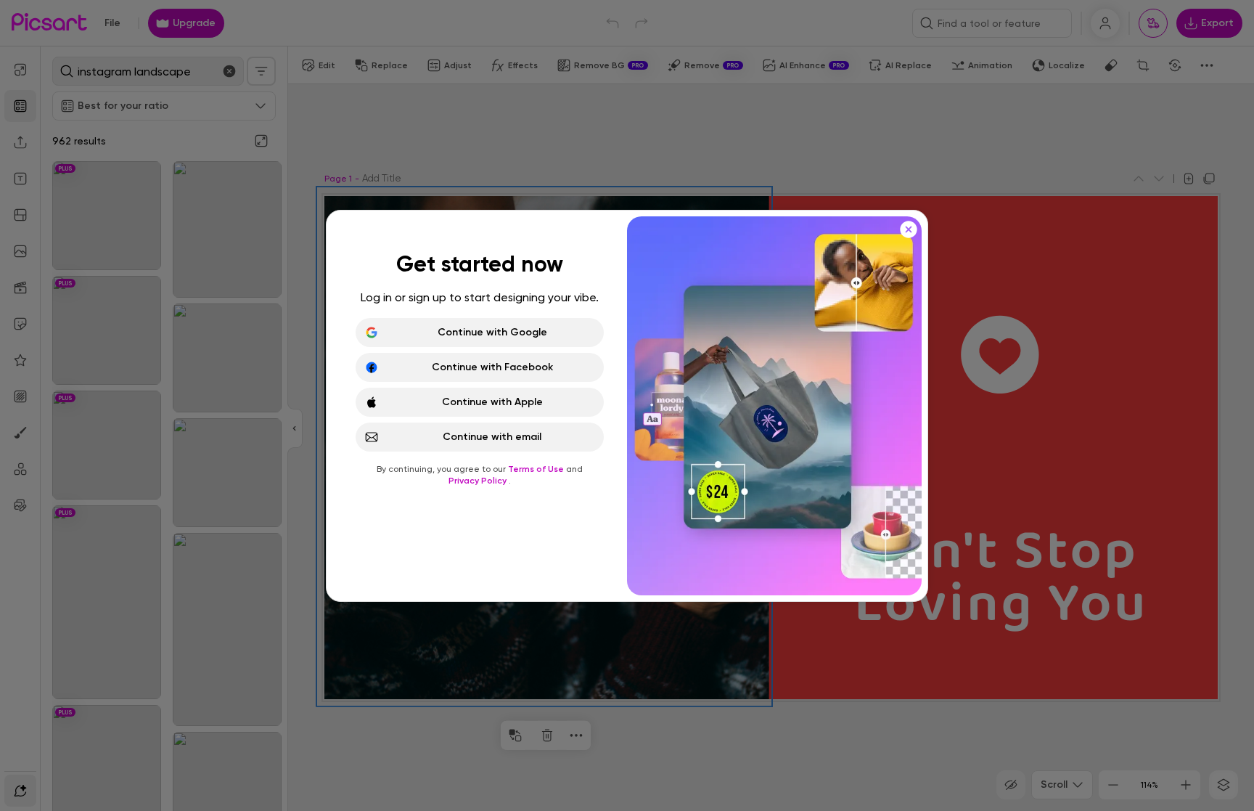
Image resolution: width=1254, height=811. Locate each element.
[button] (627, 405)
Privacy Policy (478, 481)
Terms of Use (537, 469)
